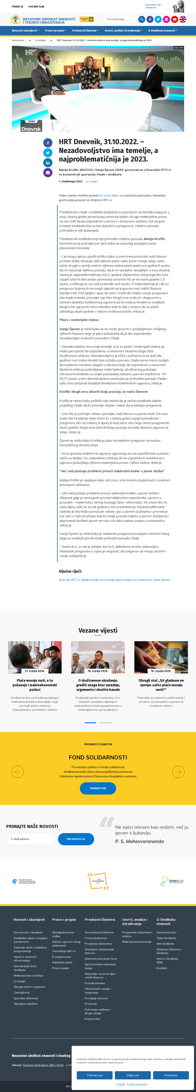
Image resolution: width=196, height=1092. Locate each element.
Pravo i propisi (54, 30)
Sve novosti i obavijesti (28, 932)
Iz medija (40, 40)
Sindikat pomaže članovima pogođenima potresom (98, 772)
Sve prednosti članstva (99, 932)
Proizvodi (91, 1004)
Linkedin (47, 163)
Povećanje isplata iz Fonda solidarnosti (98, 767)
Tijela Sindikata (166, 938)
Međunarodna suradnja (28, 975)
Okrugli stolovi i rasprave (29, 987)
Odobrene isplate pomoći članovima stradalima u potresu (98, 776)
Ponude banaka (95, 983)
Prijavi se (17, 6)
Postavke (171, 1075)
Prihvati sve (95, 1075)
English (182, 19)
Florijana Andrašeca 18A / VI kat (43, 1065)
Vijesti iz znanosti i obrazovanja (25, 958)
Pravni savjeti (60, 968)
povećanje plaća (111, 580)
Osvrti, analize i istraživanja (122, 30)
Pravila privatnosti (137, 1084)
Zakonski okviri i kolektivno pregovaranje (30, 949)
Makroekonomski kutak (136, 941)
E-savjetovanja (61, 957)
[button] (90, 722)
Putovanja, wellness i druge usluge (98, 1011)
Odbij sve (133, 1075)
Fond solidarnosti (98, 757)
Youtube (174, 19)
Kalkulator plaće (62, 962)
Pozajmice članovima (98, 943)
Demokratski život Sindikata (25, 968)
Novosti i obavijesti (24, 30)
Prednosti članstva (84, 30)
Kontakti (162, 968)
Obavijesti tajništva (26, 1004)
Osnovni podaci (166, 932)
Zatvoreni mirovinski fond (101, 958)
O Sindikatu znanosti (161, 30)
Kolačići (121, 1084)
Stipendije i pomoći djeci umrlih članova (100, 975)
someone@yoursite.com (47, 173)
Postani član (36, 6)
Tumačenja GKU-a (63, 951)
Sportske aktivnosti (26, 998)
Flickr (166, 19)
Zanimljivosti (21, 992)
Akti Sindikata (165, 943)
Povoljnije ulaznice (96, 998)
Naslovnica (18, 40)
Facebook (150, 19)
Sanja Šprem (161, 580)
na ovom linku (109, 195)
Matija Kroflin (90, 580)
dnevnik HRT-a (69, 580)
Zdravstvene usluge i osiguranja (98, 990)
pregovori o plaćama (137, 580)
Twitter (158, 19)
